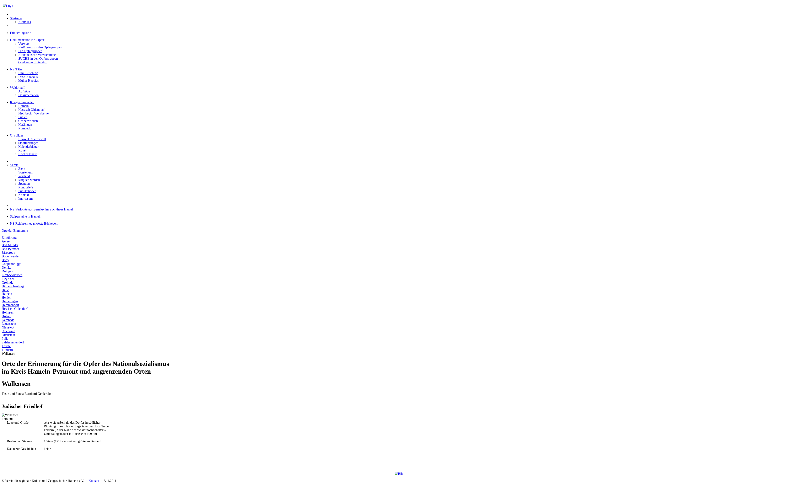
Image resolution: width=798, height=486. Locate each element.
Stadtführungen (28, 143)
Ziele (21, 168)
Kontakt (23, 195)
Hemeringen (10, 301)
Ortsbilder (16, 135)
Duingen (7, 271)
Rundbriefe (25, 187)
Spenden (24, 183)
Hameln (23, 106)
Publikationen (27, 191)
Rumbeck (24, 128)
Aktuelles (24, 22)
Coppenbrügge (11, 264)
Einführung (9, 237)
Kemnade (8, 320)
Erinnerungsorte (20, 32)
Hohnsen (8, 312)
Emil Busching (28, 73)
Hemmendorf (10, 305)
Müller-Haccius (28, 80)
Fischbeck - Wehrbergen (34, 113)
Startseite (16, 18)
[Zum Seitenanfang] (399, 473)
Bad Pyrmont (10, 249)
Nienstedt (8, 327)
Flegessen (8, 279)
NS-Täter (16, 69)
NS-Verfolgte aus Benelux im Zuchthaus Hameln (42, 209)
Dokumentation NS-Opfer (27, 40)
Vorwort (23, 43)
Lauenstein (9, 323)
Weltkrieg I (17, 87)
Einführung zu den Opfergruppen (40, 47)
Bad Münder (10, 245)
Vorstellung (25, 172)
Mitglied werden (29, 180)
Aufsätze (24, 91)
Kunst (22, 150)
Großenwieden (28, 121)
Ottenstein (8, 335)
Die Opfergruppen (30, 51)
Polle (5, 338)
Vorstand (24, 176)
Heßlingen (25, 124)
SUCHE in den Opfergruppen (38, 58)
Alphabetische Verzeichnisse (37, 55)
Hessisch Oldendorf (31, 109)
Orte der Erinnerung (15, 230)
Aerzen (6, 241)
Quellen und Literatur (32, 62)
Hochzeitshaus (27, 154)
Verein (14, 165)
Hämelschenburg (13, 286)
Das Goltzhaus (28, 77)
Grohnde (7, 282)
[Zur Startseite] (8, 5)
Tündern (7, 350)
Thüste (6, 346)
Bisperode (8, 252)
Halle (5, 290)
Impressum (25, 198)
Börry (5, 260)
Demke (6, 267)
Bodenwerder (11, 256)
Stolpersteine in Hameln (25, 216)
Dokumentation (28, 95)
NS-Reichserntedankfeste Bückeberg (34, 223)
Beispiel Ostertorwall (32, 139)
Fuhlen (22, 117)
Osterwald (8, 331)
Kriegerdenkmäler (22, 102)
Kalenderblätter (28, 146)
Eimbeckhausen (12, 275)
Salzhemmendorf (13, 342)
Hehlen (6, 297)
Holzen (6, 316)
